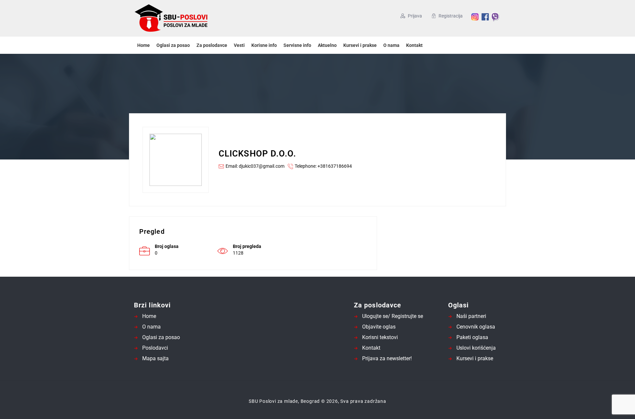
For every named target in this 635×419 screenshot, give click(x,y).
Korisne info (264, 45)
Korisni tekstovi (380, 337)
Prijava (415, 15)
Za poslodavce (211, 45)
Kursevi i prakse (360, 45)
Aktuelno (327, 45)
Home (143, 45)
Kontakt (414, 45)
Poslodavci (155, 348)
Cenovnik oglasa (475, 327)
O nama (391, 45)
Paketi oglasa (472, 337)
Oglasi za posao (173, 45)
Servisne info (297, 45)
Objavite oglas (379, 327)
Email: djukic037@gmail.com (255, 166)
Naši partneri (471, 316)
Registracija (451, 15)
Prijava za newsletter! (387, 358)
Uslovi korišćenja (476, 348)
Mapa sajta (155, 358)
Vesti (239, 45)
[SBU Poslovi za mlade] (198, 18)
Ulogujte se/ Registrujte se (392, 316)
